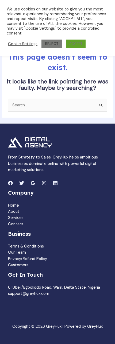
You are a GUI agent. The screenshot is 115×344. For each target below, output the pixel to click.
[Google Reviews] (32, 183)
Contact (16, 224)
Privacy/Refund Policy (27, 258)
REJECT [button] (51, 43)
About (14, 211)
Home (13, 205)
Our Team (17, 252)
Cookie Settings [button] (22, 43)
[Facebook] (10, 183)
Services (16, 217)
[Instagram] (44, 183)
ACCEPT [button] (75, 43)
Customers (18, 265)
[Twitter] (21, 183)
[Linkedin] (55, 183)
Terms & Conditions (26, 246)
